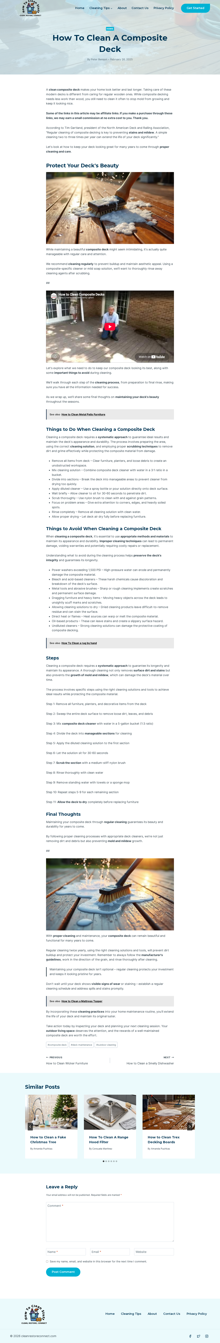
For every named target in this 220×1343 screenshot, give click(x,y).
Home (79, 8)
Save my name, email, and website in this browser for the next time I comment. (98, 1261)
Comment (55, 1205)
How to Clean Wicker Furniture (67, 1060)
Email (96, 1252)
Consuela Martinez (102, 1148)
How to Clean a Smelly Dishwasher (150, 1060)
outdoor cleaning (106, 1044)
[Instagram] (207, 1336)
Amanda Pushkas (43, 1148)
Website (141, 1252)
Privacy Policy (163, 8)
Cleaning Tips (131, 1314)
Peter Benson (99, 59)
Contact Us (140, 8)
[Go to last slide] (30, 1126)
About (122, 8)
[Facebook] (190, 1336)
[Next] (189, 1126)
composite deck (57, 1044)
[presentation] (51, 1112)
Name (53, 1252)
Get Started (195, 8)
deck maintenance (81, 1044)
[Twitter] (198, 1336)
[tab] (103, 1161)
